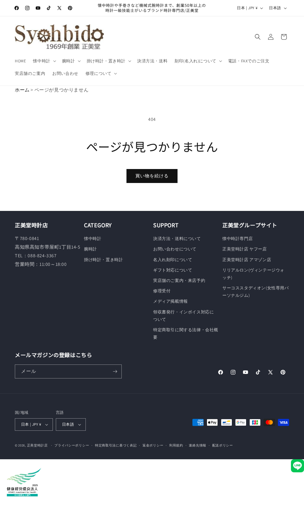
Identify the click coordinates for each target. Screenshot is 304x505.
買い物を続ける (152, 176)
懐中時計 (92, 238)
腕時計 (90, 249)
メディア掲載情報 (170, 301)
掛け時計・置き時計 (103, 259)
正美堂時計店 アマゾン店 (246, 259)
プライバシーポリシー (71, 445)
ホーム (22, 90)
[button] (43, 61)
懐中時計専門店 (237, 238)
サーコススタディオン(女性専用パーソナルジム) (255, 291)
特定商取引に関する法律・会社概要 (185, 333)
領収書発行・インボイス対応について (183, 315)
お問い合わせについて (175, 249)
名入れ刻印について (172, 259)
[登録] (114, 371)
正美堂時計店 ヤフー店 (244, 249)
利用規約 (176, 445)
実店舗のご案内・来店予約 (179, 280)
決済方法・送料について (177, 238)
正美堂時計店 (37, 445)
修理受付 (161, 290)
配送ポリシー (222, 445)
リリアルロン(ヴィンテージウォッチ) (253, 273)
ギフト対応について (172, 270)
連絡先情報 (197, 445)
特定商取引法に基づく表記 (116, 445)
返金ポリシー (152, 445)
